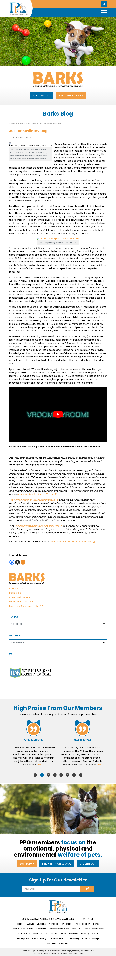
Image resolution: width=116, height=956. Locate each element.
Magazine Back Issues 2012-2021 (26, 606)
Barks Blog (15, 593)
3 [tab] (54, 775)
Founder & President (58, 943)
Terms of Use (56, 938)
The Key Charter (89, 933)
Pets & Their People (23, 928)
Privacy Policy (39, 938)
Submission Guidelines (21, 601)
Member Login (88, 863)
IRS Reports (23, 938)
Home (20, 923)
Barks (96, 923)
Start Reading (42, 95)
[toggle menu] (104, 12)
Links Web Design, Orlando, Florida (71, 950)
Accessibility (72, 938)
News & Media (58, 933)
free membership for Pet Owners (36, 494)
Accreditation (83, 923)
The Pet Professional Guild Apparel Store (36, 525)
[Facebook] (11, 562)
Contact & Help (90, 938)
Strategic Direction (59, 928)
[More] (23, 562)
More (41, 764)
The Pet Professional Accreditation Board (32, 499)
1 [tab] (42, 775)
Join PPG (76, 928)
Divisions (41, 923)
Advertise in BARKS (19, 597)
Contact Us (24, 933)
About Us (41, 928)
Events (30, 923)
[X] (17, 562)
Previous (35, 775)
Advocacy (54, 923)
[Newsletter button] (87, 889)
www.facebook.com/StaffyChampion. (71, 541)
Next (80, 775)
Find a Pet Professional (56, 863)
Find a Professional (94, 928)
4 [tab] (61, 775)
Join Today (27, 863)
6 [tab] (73, 775)
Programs (67, 923)
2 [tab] (48, 775)
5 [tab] (67, 775)
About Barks (16, 588)
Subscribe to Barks (71, 95)
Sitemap (91, 950)
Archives (73, 933)
